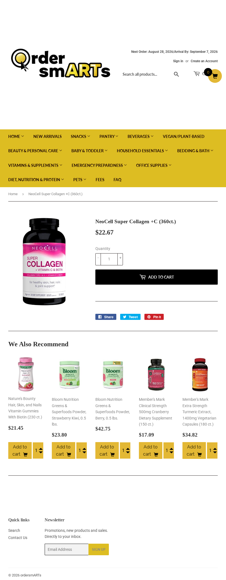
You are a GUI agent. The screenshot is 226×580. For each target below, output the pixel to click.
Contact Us (17, 537)
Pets (78, 179)
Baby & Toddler (87, 150)
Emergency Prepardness (98, 165)
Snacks (79, 136)
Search (14, 530)
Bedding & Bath (193, 150)
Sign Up (98, 550)
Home (14, 136)
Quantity (102, 248)
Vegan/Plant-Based (184, 136)
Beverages (139, 136)
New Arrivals (47, 136)
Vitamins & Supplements (33, 165)
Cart (206, 73)
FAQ (117, 179)
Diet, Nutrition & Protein (34, 179)
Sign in (178, 61)
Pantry (107, 136)
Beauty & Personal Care (33, 150)
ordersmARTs (30, 575)
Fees (100, 179)
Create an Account (204, 61)
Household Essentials (141, 150)
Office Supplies (152, 165)
